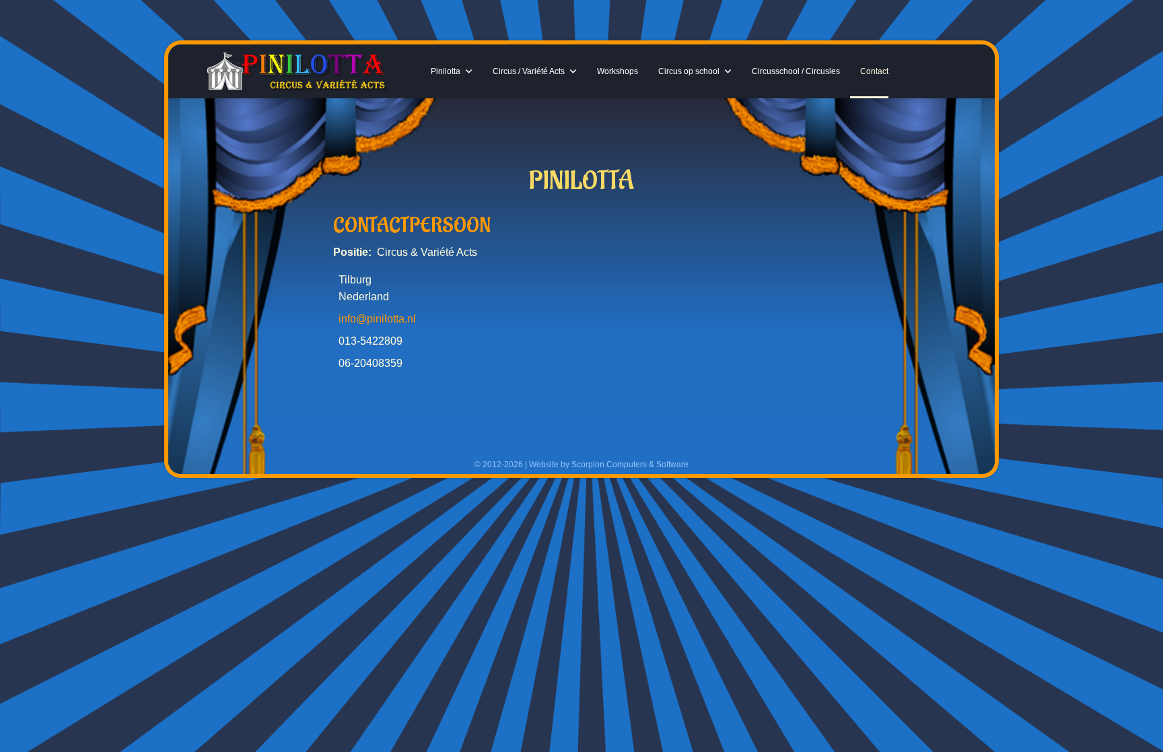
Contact (874, 71)
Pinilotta (445, 71)
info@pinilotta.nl (377, 318)
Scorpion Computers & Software (630, 464)
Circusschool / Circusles (796, 71)
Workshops (617, 71)
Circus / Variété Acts (529, 71)
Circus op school (688, 71)
